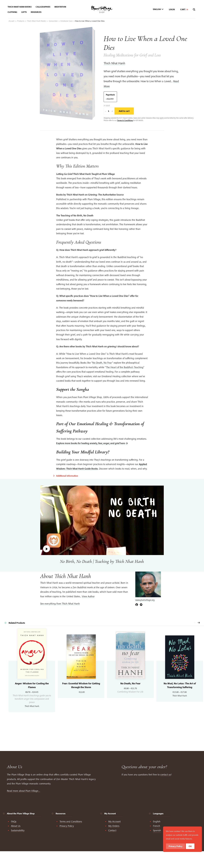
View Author (88, 596)
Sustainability (17, 830)
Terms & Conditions (125, 120)
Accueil (11, 21)
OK (190, 846)
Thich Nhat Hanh (114, 63)
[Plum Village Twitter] (141, 604)
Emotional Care (67, 21)
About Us (15, 825)
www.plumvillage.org (145, 599)
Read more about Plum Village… (23, 790)
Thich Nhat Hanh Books (36, 21)
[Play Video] (102, 520)
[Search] (194, 9)
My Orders (113, 825)
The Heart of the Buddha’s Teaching (124, 367)
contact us (165, 774)
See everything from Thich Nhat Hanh (60, 603)
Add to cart (124, 111)
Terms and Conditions (71, 821)
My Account (114, 821)
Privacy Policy (67, 825)
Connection (53, 21)
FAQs (13, 821)
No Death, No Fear (102, 362)
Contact (112, 830)
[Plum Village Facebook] (136, 604)
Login (172, 9)
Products (20, 21)
